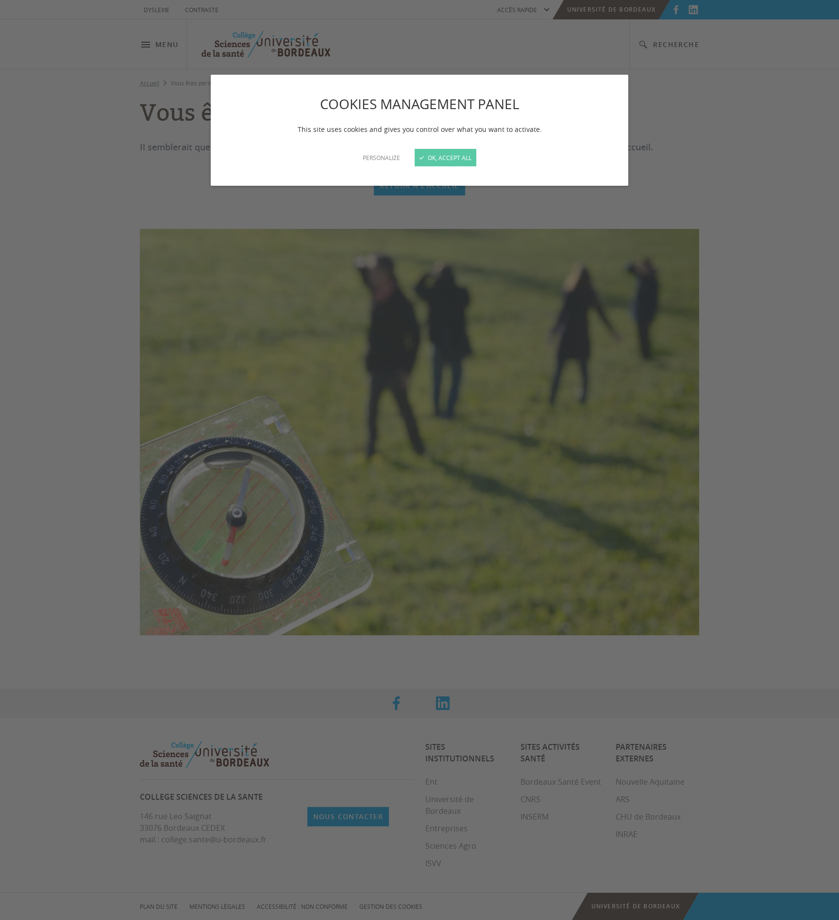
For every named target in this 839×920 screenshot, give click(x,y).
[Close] (419, 460)
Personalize (381, 157)
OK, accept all (448, 157)
